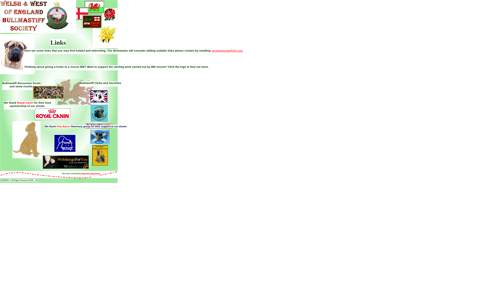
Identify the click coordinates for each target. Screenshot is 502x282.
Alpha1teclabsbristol (91, 173)
